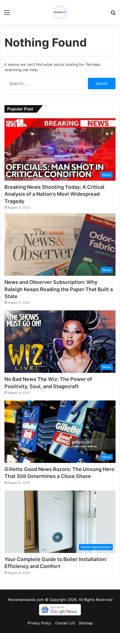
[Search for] (113, 14)
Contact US (65, 623)
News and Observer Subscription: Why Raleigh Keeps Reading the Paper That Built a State (58, 289)
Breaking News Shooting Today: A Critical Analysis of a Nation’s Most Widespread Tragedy (54, 194)
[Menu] (7, 14)
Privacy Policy (39, 623)
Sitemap (86, 623)
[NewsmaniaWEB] (60, 12)
